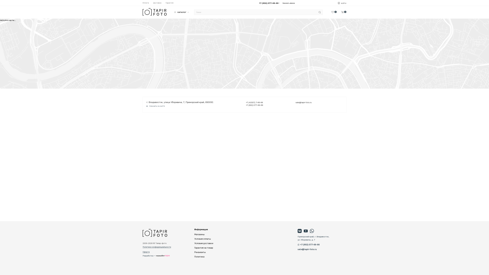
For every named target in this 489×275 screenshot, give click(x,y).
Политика (199, 256)
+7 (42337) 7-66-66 (254, 102)
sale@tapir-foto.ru (304, 102)
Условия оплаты (202, 239)
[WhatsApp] (312, 231)
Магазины (199, 234)
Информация (201, 229)
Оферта (146, 252)
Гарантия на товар (203, 247)
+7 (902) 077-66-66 (269, 3)
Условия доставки (203, 243)
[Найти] (320, 12)
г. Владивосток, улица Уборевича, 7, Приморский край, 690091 (180, 102)
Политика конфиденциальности (157, 247)
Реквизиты (200, 252)
